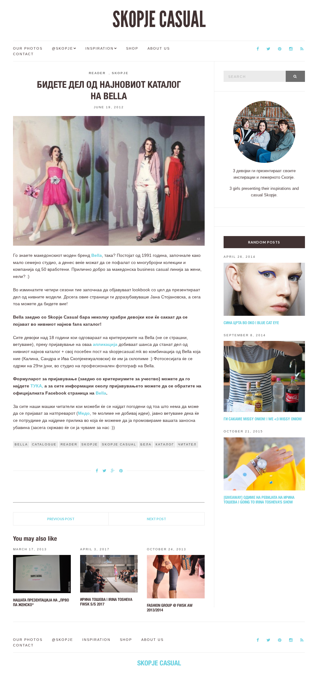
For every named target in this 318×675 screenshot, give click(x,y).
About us (159, 48)
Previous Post (61, 519)
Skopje (120, 73)
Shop (132, 48)
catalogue (44, 444)
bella (21, 444)
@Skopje (62, 48)
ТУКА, (36, 385)
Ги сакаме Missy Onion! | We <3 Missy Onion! (263, 419)
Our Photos (28, 48)
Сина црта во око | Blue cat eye (251, 322)
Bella (96, 255)
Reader (97, 73)
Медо (84, 413)
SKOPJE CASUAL (159, 19)
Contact (23, 54)
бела (146, 444)
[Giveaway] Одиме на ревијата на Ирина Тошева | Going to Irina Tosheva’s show (259, 499)
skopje (89, 444)
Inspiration (99, 48)
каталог (165, 444)
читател (187, 444)
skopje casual (119, 444)
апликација (105, 344)
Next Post (156, 519)
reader (69, 444)
